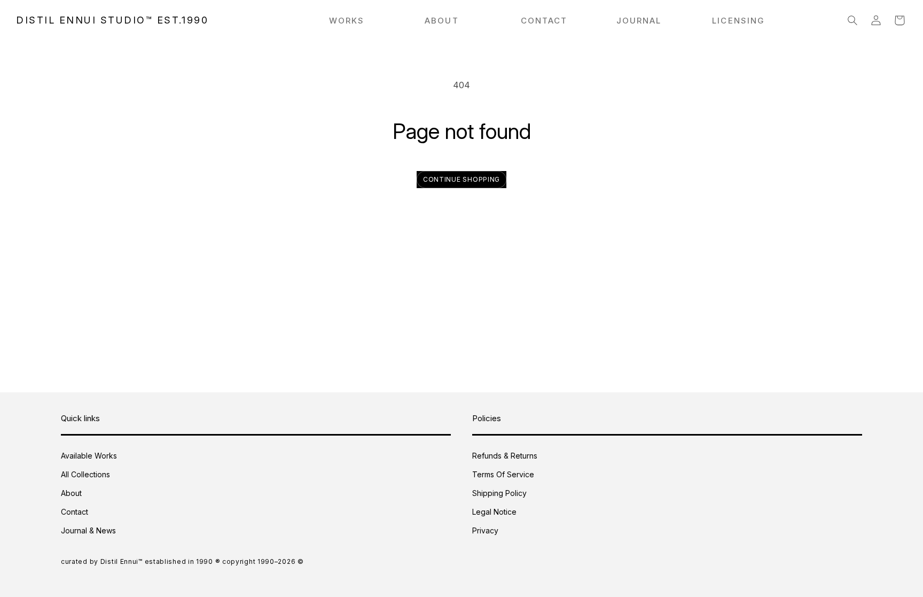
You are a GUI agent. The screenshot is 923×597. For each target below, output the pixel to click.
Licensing (738, 20)
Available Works (89, 455)
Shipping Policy (499, 493)
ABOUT (442, 20)
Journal (639, 20)
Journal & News (88, 530)
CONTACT (544, 20)
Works (347, 20)
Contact (74, 511)
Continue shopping (461, 179)
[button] (852, 20)
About (71, 493)
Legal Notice (494, 511)
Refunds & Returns (504, 455)
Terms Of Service (503, 474)
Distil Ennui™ (121, 561)
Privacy (485, 530)
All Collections (85, 474)
